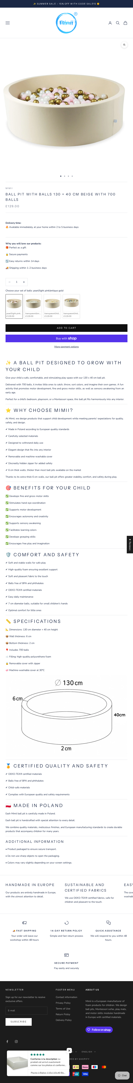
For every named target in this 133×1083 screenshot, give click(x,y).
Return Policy (63, 1014)
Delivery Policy (64, 1020)
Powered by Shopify (76, 1059)
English (87, 1052)
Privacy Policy (63, 1003)
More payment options (66, 346)
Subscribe (19, 1021)
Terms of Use (63, 1008)
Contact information (66, 997)
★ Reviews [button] (130, 545)
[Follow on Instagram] (16, 1041)
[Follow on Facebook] (7, 1041)
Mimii (9, 188)
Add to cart (66, 328)
